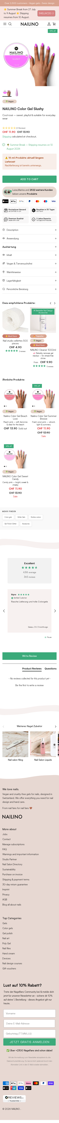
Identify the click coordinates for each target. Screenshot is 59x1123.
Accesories (25, 524)
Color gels (8, 517)
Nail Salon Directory (12, 864)
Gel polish (7, 933)
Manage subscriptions (13, 844)
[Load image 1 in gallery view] (29, 57)
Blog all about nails (11, 904)
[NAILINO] (29, 24)
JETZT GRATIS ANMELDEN (29, 1042)
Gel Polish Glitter (10, 524)
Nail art (5, 938)
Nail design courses (12, 963)
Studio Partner (9, 859)
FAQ (4, 849)
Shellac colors (36, 517)
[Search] (11, 24)
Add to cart (29, 179)
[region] (29, 611)
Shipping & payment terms (15, 879)
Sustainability (8, 869)
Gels (4, 923)
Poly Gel (6, 943)
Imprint (5, 889)
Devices (6, 958)
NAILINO (15, 1109)
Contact (6, 839)
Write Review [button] (29, 655)
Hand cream (8, 953)
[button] (29, 128)
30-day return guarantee (15, 884)
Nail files (6, 948)
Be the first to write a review (29, 685)
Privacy (5, 894)
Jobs (4, 834)
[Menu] (5, 24)
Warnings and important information (20, 854)
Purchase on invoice (12, 874)
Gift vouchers (9, 968)
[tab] (32, 669)
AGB (4, 899)
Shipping (6, 136)
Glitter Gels (21, 517)
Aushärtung (9, 246)
